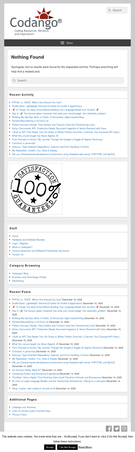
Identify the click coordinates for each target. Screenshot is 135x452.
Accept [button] (49, 447)
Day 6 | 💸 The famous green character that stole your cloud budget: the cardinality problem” (59, 113)
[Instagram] (124, 429)
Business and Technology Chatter (29, 277)
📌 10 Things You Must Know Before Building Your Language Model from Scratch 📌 (55, 109)
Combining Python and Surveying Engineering (35, 373)
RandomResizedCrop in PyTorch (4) (30, 120)
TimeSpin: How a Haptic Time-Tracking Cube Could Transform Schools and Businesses (56, 377)
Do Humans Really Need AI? (26, 370)
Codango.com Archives (24, 407)
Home (15, 236)
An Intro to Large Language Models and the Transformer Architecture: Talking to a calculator (59, 381)
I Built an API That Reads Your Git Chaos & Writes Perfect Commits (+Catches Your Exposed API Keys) (65, 132)
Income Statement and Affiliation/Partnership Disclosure (40, 250)
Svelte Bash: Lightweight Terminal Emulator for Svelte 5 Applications (47, 106)
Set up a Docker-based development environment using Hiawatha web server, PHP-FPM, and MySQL (63, 154)
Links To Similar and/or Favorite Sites (31, 410)
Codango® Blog (20, 273)
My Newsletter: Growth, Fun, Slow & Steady (34, 150)
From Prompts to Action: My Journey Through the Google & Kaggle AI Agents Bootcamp (57, 139)
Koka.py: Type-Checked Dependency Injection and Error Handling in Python (50, 146)
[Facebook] (109, 429)
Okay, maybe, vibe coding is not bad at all (33, 388)
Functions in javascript (23, 143)
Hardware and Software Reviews (28, 239)
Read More (85, 447)
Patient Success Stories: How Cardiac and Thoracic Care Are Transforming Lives (53, 124)
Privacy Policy (19, 414)
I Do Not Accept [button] (67, 447)
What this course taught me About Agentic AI (35, 135)
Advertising (18, 280)
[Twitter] (117, 429)
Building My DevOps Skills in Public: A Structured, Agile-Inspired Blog (48, 117)
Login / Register (20, 243)
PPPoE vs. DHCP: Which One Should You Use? (37, 102)
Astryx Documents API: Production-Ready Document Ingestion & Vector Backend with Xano (59, 128)
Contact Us (18, 254)
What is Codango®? (22, 247)
